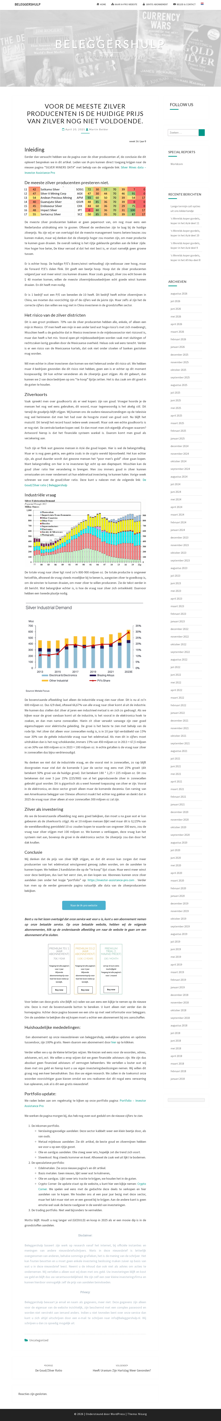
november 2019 (180, 911)
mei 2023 (176, 590)
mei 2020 (176, 865)
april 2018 (176, 1056)
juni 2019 (176, 949)
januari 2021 (178, 804)
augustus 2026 (179, 293)
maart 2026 (177, 331)
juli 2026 (175, 301)
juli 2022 (175, 667)
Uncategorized (38, 1340)
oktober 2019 (178, 918)
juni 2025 (176, 400)
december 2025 (179, 354)
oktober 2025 (178, 369)
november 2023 (180, 545)
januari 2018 (178, 1078)
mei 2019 (176, 956)
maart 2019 (177, 972)
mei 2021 (176, 774)
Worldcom (177, 164)
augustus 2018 (179, 1025)
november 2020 (180, 819)
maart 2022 (177, 697)
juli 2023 (175, 575)
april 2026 (176, 324)
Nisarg (142, 1414)
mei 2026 (176, 316)
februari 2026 (178, 339)
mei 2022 (176, 682)
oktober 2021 (178, 735)
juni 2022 (176, 674)
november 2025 (180, 362)
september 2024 (180, 469)
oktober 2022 (178, 644)
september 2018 (180, 1018)
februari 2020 (178, 888)
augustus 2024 (179, 476)
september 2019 (180, 926)
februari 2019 (178, 979)
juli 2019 (175, 941)
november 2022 (180, 636)
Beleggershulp (28, 4)
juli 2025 (175, 392)
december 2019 (179, 903)
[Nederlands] (203, 5)
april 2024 (176, 507)
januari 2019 (178, 987)
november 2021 (180, 728)
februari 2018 (178, 1071)
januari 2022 (178, 712)
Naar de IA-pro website (83, 905)
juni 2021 (176, 766)
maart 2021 (177, 789)
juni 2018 (176, 1040)
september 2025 (180, 377)
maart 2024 (177, 514)
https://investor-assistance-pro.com (111, 880)
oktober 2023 (178, 552)
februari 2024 (178, 522)
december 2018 (179, 995)
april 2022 (176, 690)
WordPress (118, 1414)
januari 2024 (178, 530)
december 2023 (179, 537)
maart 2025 (177, 423)
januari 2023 (178, 621)
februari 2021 (178, 796)
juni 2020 (176, 857)
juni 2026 (176, 308)
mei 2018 (176, 1048)
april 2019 (176, 964)
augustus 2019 (179, 934)
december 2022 (179, 629)
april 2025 (176, 415)
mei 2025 (176, 408)
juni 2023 (176, 583)
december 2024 (179, 446)
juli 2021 (175, 758)
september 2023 (180, 560)
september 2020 (180, 834)
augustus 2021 (179, 751)
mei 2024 (176, 499)
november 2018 (180, 1002)
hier (113, 1042)
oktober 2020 (178, 827)
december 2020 (179, 812)
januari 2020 (178, 896)
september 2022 (180, 652)
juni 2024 (176, 491)
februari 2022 (178, 705)
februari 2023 (178, 613)
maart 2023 (177, 606)
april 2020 (176, 873)
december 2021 (179, 720)
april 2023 (176, 598)
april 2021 (176, 781)
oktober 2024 (178, 461)
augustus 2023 (179, 568)
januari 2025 (178, 438)
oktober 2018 (178, 1010)
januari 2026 (178, 347)
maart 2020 (177, 880)
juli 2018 (175, 1033)
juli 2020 (175, 850)
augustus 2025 (179, 385)
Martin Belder (98, 129)
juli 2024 (175, 484)
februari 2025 (178, 430)
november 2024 (180, 453)
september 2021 (180, 743)
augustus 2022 (179, 659)
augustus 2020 (179, 842)
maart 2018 (177, 1063)
